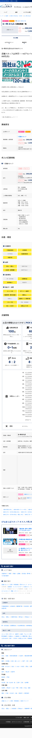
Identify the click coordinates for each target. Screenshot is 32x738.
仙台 (13, 666)
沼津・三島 (20, 682)
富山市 (7, 671)
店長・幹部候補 (14, 584)
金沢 (3, 671)
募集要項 (24, 42)
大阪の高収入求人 (7, 509)
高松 (21, 688)
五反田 (21, 655)
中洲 (7, 693)
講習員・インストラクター (15, 586)
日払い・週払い (6, 617)
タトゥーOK (5, 634)
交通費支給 (13, 625)
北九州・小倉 (13, 693)
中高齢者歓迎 (5, 606)
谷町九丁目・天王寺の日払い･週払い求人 (13, 514)
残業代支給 (14, 617)
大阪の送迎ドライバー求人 (19, 509)
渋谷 (3, 655)
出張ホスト (27, 586)
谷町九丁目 (23, 21)
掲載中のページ (28, 494)
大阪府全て (4, 573)
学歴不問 (4, 608)
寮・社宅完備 (5, 625)
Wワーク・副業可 (14, 634)
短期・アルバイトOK (25, 634)
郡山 (27, 666)
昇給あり (27, 617)
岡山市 (8, 688)
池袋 (7, 655)
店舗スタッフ (5, 584)
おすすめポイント (9, 42)
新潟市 (3, 677)
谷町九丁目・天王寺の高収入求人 (11, 512)
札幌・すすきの (6, 666)
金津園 (26, 682)
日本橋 (7, 661)
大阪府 (18, 21)
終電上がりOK (22, 638)
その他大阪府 (5, 575)
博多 (3, 693)
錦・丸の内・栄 (11, 682)
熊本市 (21, 693)
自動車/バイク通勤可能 (21, 636)
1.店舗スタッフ (22, 136)
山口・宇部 (15, 688)
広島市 (3, 688)
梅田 (10, 573)
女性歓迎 (12, 606)
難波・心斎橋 (16, 573)
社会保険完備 (21, 625)
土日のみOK (5, 638)
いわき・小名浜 (20, 666)
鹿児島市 (26, 693)
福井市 (13, 671)
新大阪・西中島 (26, 573)
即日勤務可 (4, 636)
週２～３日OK (13, 638)
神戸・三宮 (25, 661)
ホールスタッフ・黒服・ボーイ (10, 591)
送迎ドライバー (25, 701)
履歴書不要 (19, 606)
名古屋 (3, 682)
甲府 (8, 677)
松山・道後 (27, 688)
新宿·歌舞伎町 (13, 655)
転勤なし (11, 636)
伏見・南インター (16, 661)
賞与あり (21, 617)
